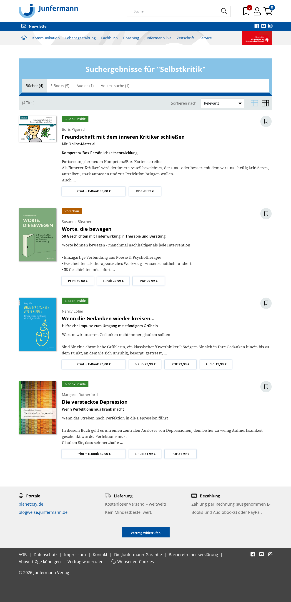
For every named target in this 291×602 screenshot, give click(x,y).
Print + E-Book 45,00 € (94, 191)
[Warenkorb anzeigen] (267, 12)
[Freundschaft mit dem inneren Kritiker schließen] (37, 128)
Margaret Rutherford (80, 394)
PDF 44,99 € (145, 191)
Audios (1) (85, 85)
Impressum (75, 554)
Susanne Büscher (77, 221)
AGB (23, 554)
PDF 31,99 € (180, 454)
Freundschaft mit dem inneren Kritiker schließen (123, 136)
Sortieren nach (183, 103)
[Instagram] (270, 26)
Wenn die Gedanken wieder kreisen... (108, 318)
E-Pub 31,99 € (145, 454)
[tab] (34, 86)
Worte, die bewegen (86, 228)
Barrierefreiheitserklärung (194, 554)
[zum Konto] (258, 12)
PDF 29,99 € (149, 280)
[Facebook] (257, 26)
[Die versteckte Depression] (37, 407)
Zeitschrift (185, 37)
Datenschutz (46, 554)
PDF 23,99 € (180, 364)
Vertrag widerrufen (86, 561)
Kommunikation (46, 37)
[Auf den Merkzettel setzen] (268, 121)
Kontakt (100, 554)
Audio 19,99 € (216, 364)
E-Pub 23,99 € (145, 364)
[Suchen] (223, 11)
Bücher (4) (34, 85)
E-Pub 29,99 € (113, 280)
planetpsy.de (31, 504)
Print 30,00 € (78, 280)
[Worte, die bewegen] (37, 234)
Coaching (131, 37)
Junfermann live (158, 37)
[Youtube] (263, 26)
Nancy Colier (72, 311)
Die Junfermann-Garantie (138, 554)
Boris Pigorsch (74, 129)
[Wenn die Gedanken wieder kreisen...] (37, 323)
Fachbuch (109, 37)
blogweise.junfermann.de (43, 512)
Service (206, 37)
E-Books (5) (59, 85)
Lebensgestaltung (80, 37)
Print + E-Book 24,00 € (94, 364)
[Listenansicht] (254, 103)
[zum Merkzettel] (246, 12)
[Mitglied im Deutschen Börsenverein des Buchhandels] (257, 37)
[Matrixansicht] (265, 103)
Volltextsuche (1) (115, 85)
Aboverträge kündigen (40, 561)
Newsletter (38, 26)
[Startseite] (48, 10)
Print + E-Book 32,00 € (94, 454)
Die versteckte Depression (95, 401)
